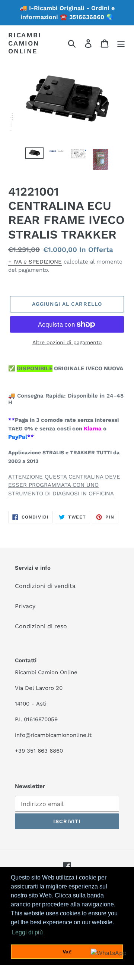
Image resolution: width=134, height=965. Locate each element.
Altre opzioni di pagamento (67, 342)
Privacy (25, 606)
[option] (34, 156)
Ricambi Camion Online (24, 43)
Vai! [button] (67, 952)
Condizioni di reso (41, 626)
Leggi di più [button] (27, 932)
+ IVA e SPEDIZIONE (35, 261)
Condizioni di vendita (45, 585)
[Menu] (121, 43)
